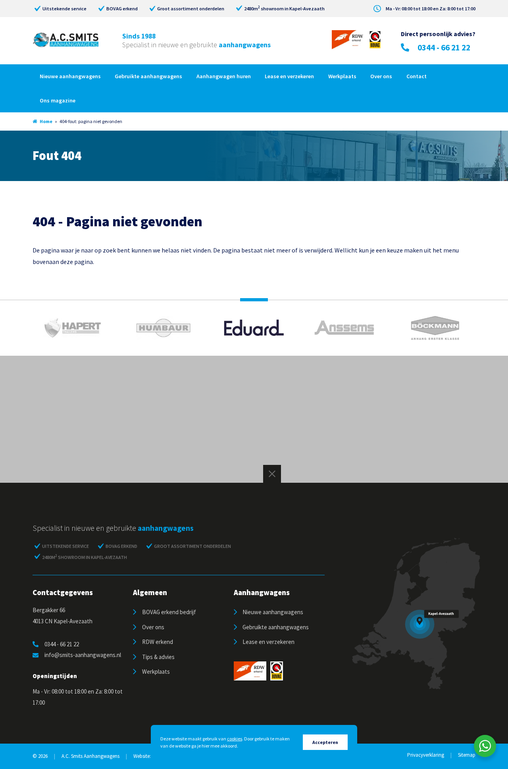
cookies (234, 739)
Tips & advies (158, 657)
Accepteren (325, 742)
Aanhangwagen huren (223, 76)
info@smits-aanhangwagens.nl (82, 655)
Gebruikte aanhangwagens (148, 76)
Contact (416, 76)
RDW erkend (157, 642)
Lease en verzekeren (289, 76)
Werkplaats (342, 76)
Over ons (381, 76)
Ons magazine (57, 100)
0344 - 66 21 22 (444, 47)
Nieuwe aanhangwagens (70, 76)
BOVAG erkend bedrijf (169, 612)
